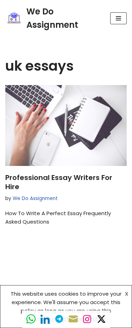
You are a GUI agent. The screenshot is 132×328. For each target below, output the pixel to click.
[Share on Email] (73, 319)
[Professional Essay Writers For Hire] (66, 125)
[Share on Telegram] (59, 319)
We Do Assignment (35, 198)
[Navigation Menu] (118, 18)
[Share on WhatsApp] (31, 319)
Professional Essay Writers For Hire (58, 182)
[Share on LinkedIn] (45, 319)
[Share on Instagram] (87, 319)
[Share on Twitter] (101, 319)
